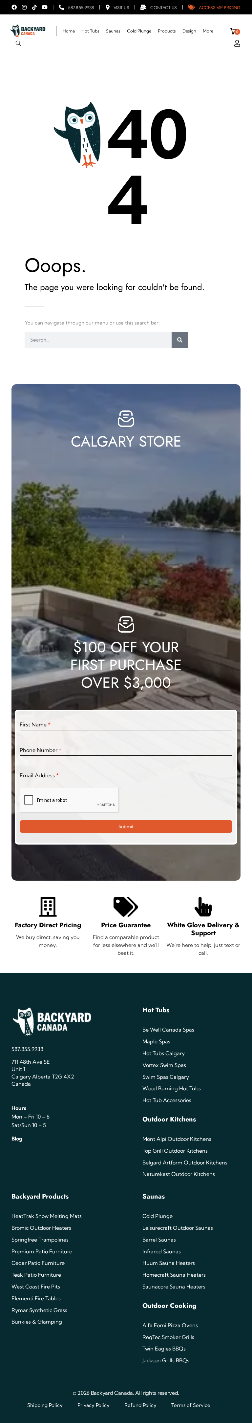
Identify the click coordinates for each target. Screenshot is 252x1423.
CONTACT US (163, 7)
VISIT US (121, 7)
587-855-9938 (81, 7)
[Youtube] (44, 7)
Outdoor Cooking (169, 1305)
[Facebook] (14, 7)
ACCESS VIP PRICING (220, 7)
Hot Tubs (155, 1010)
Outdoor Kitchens (169, 1119)
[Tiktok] (34, 7)
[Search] (180, 340)
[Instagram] (24, 7)
